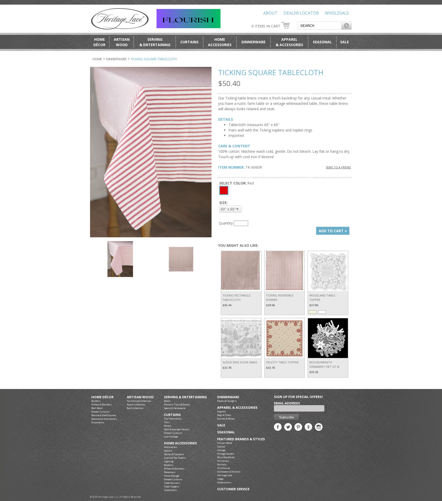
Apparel (221, 411)
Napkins (168, 465)
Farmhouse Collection (139, 401)
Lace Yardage (171, 436)
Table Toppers (171, 486)
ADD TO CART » (333, 230)
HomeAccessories (219, 42)
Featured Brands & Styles (241, 439)
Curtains (189, 41)
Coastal (221, 446)
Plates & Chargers (227, 401)
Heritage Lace (224, 475)
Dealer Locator (301, 13)
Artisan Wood (140, 397)
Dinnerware (253, 41)
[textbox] (319, 26)
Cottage (221, 450)
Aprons (168, 450)
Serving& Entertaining (154, 42)
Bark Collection (135, 408)
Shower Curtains (100, 411)
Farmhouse (223, 468)
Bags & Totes (224, 415)
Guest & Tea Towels (174, 457)
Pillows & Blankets (101, 404)
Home (97, 59)
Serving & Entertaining (185, 397)
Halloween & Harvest (228, 471)
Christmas (223, 461)
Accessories (170, 447)
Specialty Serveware (174, 408)
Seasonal (322, 41)
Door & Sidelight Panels (176, 429)
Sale (344, 41)
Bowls (167, 401)
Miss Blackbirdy (226, 457)
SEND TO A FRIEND (338, 167)
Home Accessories (180, 443)
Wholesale (337, 13)
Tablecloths (170, 490)
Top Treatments (173, 418)
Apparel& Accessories (289, 42)
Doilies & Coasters (174, 454)
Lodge (220, 478)
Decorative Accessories (104, 419)
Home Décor (102, 397)
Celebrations (224, 482)
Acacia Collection (136, 404)
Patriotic (222, 464)
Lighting (168, 461)
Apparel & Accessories (237, 407)
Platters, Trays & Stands (177, 404)
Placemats (169, 472)
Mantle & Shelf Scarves (103, 415)
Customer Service (233, 489)
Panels (167, 425)
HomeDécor (99, 42)
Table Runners (172, 483)
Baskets (95, 401)
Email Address (287, 403)
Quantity (226, 223)
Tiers (167, 422)
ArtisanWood (122, 42)
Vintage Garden (225, 453)
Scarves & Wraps (226, 418)
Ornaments (97, 422)
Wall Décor (97, 408)
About (270, 13)
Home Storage (171, 475)
